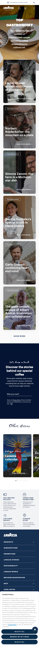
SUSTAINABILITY (11, 565)
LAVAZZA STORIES (11, 560)
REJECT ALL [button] (19, 642)
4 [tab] (22, 481)
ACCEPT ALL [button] (19, 631)
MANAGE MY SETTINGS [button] (19, 637)
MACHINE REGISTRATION (14, 577)
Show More (19, 336)
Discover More (24, 99)
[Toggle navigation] (34, 8)
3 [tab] (20, 481)
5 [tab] (24, 481)
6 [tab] (26, 481)
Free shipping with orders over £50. (19, 2)
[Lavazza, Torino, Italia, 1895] (8, 8)
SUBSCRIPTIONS (11, 548)
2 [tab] (18, 481)
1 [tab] (16, 481)
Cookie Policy (12, 624)
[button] (34, 2)
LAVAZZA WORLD (11, 571)
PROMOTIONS (9, 554)
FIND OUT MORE (19, 473)
